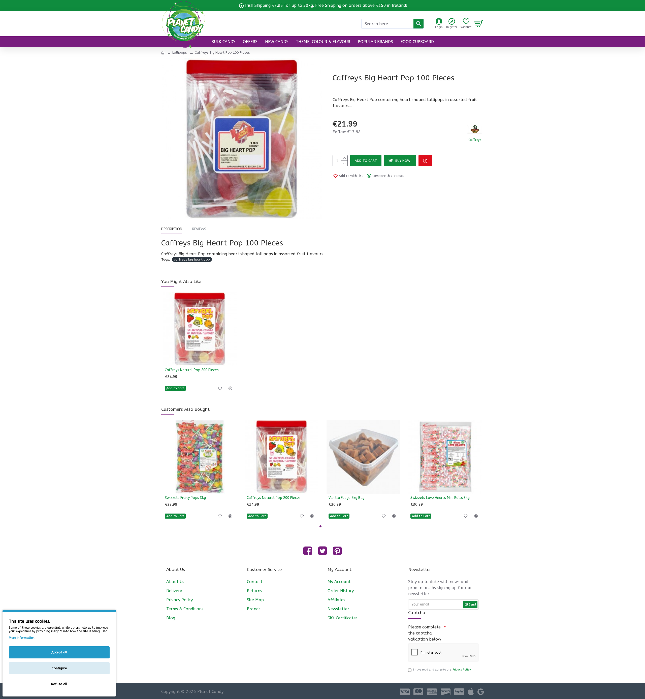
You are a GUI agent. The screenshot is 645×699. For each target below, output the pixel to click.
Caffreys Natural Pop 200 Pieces (192, 370)
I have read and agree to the (442, 669)
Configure (59, 668)
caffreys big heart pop (192, 259)
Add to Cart (366, 161)
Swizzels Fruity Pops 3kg (185, 498)
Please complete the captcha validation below (424, 633)
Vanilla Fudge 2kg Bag (347, 498)
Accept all (59, 652)
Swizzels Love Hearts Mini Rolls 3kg (440, 498)
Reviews (199, 229)
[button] (320, 526)
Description (171, 229)
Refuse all (59, 684)
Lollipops (179, 52)
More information (22, 638)
